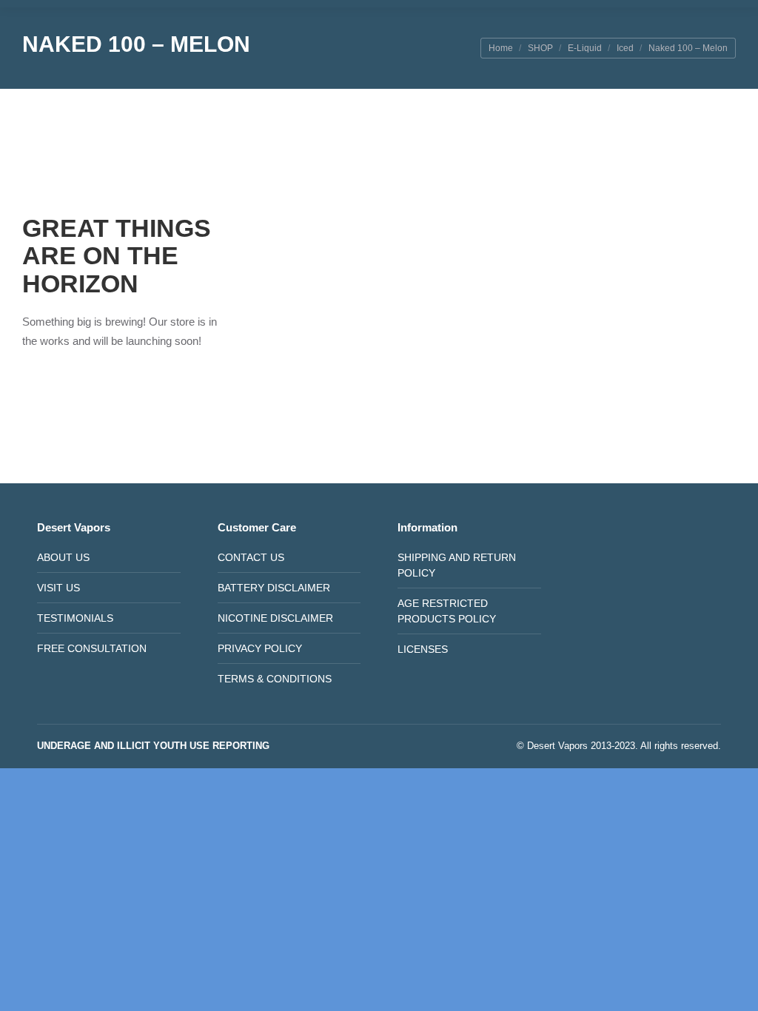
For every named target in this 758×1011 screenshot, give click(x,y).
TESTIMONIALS (75, 618)
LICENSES (423, 649)
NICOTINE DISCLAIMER (275, 618)
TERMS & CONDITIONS (275, 679)
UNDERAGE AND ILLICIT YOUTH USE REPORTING (153, 745)
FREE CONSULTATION (92, 648)
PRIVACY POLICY (260, 648)
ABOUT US (63, 557)
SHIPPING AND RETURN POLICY (457, 565)
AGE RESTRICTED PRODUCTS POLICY (447, 611)
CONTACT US (251, 557)
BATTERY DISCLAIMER (274, 588)
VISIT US (58, 588)
